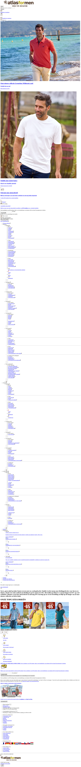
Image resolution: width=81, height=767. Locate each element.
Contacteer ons (6, 717)
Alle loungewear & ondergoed (14, 360)
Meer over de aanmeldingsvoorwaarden (9, 214)
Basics (4, 529)
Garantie (4, 721)
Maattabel (5, 722)
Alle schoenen (11, 309)
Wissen (2, 9)
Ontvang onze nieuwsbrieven (9, 580)
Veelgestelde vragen (7, 716)
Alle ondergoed (11, 287)
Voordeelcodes (6, 738)
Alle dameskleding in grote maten (15, 460)
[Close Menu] (6, 381)
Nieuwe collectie (6, 223)
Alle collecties (11, 377)
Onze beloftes (6, 735)
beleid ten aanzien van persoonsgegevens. (30, 681)
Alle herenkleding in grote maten (14, 353)
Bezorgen (5, 719)
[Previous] (2, 15)
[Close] (1, 588)
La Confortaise (6, 750)
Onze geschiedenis (7, 733)
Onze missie (5, 734)
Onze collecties (6, 737)
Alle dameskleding (12, 407)
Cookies (4, 728)
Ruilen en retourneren (7, 720)
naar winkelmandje (4, 587)
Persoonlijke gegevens (7, 727)
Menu (2, 6)
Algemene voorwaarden (8, 726)
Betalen (4, 718)
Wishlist (4, 577)
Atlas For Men (6, 747)
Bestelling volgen (6, 706)
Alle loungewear (11, 297)
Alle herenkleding (11, 266)
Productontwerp (6, 736)
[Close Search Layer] (2, 13)
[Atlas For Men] (18, 6)
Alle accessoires (11, 324)
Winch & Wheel (6, 751)
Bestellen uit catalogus (7, 578)
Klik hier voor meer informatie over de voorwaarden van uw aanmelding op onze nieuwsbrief (17, 675)
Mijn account (5, 705)
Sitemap (4, 729)
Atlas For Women (6, 749)
